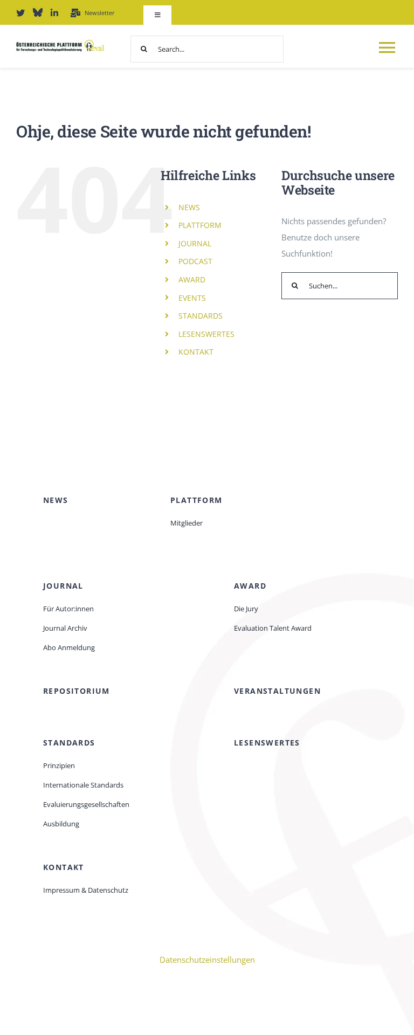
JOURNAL (194, 243)
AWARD (191, 279)
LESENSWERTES (206, 334)
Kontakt (63, 867)
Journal (63, 586)
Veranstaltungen (277, 691)
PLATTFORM (200, 225)
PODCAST (195, 261)
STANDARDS (200, 315)
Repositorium (76, 691)
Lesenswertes (267, 742)
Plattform (196, 500)
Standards (69, 742)
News (55, 500)
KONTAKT (195, 352)
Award (250, 586)
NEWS (189, 207)
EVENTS (192, 298)
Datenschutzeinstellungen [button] (207, 959)
